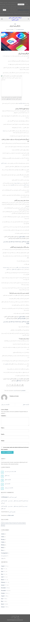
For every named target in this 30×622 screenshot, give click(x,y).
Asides (2, 536)
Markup (3, 545)
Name (2, 428)
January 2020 (4, 585)
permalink (23, 390)
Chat (10, 523)
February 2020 (4, 582)
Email (2, 434)
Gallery (23, 523)
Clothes (2, 542)
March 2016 (3, 604)
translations (20, 29)
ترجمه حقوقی (8, 99)
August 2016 (4, 596)
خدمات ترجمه (17, 183)
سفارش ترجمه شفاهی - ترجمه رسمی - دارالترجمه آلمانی (11, 500)
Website (2, 440)
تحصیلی (6, 364)
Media (2, 547)
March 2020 (3, 579)
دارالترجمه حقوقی (26, 404)
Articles (2, 523)
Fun (20, 523)
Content (14, 523)
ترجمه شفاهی (14, 269)
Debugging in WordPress (23, 10)
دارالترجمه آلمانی (12, 512)
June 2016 (3, 598)
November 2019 (4, 590)
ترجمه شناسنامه (18, 241)
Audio (7, 523)
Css (17, 523)
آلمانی (7, 269)
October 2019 (4, 593)
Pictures (2, 525)
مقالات (15, 23)
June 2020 (3, 571)
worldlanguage (4, 497)
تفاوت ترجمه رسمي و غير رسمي (10, 471)
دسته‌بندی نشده (4, 555)
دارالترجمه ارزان (7, 483)
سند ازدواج (19, 269)
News (2, 550)
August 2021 (4, 566)
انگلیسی (16, 267)
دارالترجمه (12, 185)
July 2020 (3, 569)
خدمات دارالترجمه (21, 103)
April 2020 (3, 577)
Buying (2, 539)
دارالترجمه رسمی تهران (5, 404)
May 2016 (3, 601)
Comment (3, 415)
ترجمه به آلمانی (4, 163)
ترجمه (4, 130)
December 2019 (4, 588)
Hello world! (11, 515)
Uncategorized (4, 553)
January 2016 (4, 607)
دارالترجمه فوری (22, 236)
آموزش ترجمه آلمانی (25, 241)
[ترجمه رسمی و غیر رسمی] (15, 18)
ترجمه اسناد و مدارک (25, 267)
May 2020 (3, 574)
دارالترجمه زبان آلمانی (21, 318)
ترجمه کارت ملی (12, 241)
